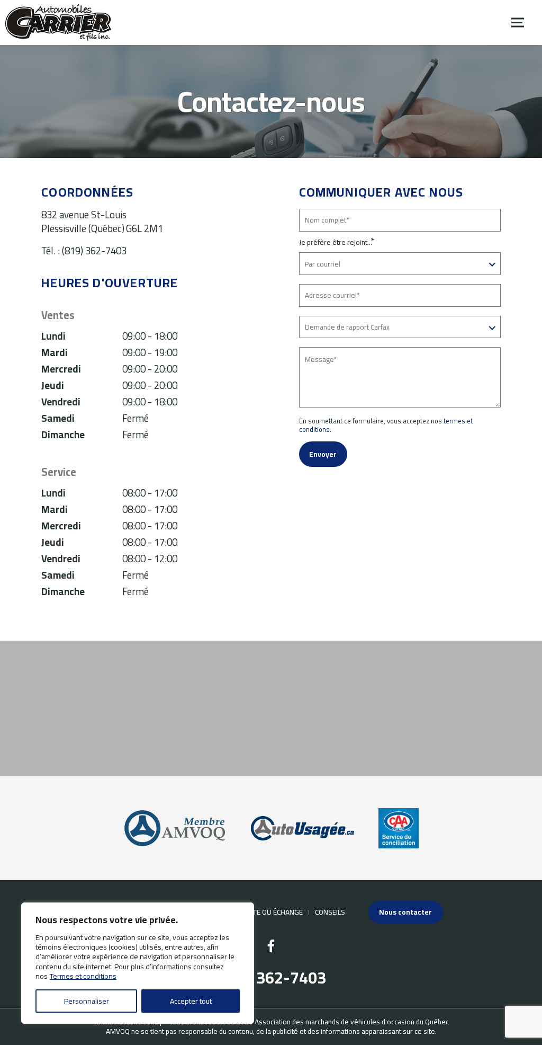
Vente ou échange (271, 912)
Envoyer (323, 454)
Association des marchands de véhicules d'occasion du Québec (352, 1022)
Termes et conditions (83, 976)
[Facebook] (271, 946)
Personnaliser (86, 1001)
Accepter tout (191, 1001)
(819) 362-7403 (94, 251)
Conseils (330, 912)
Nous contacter (405, 912)
